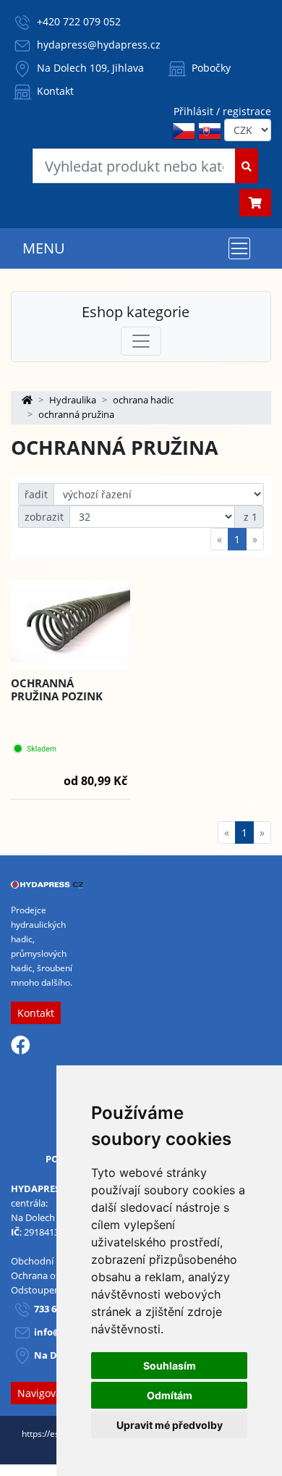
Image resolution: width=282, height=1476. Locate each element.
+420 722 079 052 (79, 21)
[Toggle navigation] (239, 248)
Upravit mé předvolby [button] (169, 1425)
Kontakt (54, 91)
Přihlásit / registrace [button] (222, 111)
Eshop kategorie (135, 312)
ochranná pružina (76, 414)
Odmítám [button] (169, 1395)
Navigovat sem (52, 1393)
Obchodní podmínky (55, 1260)
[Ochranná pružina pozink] (70, 624)
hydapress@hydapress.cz (99, 44)
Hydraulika (72, 399)
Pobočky (210, 68)
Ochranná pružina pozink (57, 689)
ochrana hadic (143, 399)
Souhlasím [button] (169, 1365)
